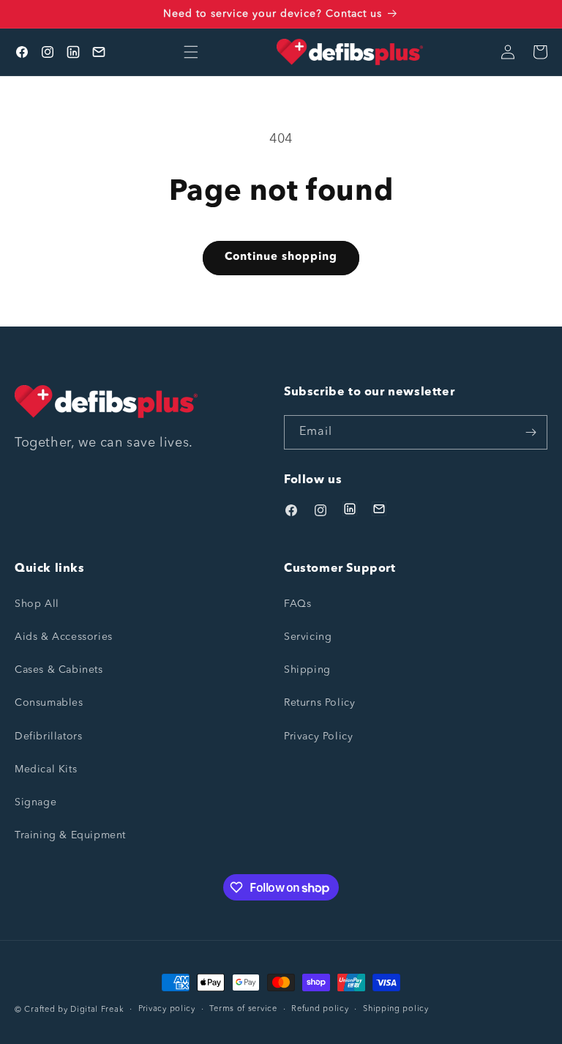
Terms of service (243, 1009)
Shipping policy (396, 1009)
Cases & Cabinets (59, 670)
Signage (35, 802)
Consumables (49, 703)
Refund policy (319, 1009)
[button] (191, 52)
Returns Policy (319, 703)
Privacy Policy (318, 736)
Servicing (307, 637)
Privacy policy (166, 1009)
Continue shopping (281, 257)
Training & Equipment (70, 835)
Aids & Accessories (64, 637)
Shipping (307, 670)
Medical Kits (46, 769)
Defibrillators (48, 736)
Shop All (37, 604)
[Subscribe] (530, 432)
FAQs (297, 604)
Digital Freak (97, 1010)
